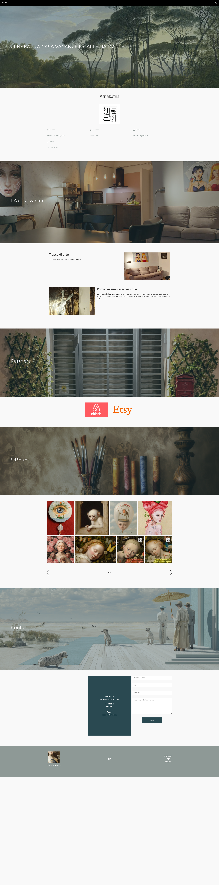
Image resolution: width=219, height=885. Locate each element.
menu (4, 2)
